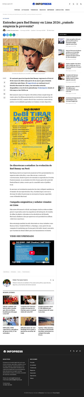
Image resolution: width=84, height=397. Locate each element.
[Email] (4, 97)
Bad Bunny (6, 271)
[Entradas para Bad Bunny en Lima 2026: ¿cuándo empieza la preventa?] (28, 55)
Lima (19, 271)
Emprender (50, 10)
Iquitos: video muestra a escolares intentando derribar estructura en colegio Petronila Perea (45, 331)
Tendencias (34, 10)
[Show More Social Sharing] (17, 35)
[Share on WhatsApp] (10, 35)
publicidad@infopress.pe (15, 379)
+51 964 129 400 (7, 385)
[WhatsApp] (4, 90)
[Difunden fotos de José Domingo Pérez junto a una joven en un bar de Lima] (28, 321)
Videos (67, 10)
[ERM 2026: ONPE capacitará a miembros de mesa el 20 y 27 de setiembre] (11, 321)
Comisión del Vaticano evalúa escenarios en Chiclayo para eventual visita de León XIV (28, 309)
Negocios (43, 10)
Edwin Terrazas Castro (13, 30)
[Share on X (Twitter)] (7, 35)
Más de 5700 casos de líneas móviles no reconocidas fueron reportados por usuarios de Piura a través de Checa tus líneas (73, 54)
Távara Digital (56, 392)
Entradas (13, 271)
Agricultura (60, 10)
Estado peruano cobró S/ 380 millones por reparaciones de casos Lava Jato (45, 309)
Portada (17, 10)
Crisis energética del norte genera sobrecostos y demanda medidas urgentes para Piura (73, 41)
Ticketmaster (43, 88)
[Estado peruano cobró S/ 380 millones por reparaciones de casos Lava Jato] (46, 300)
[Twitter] (4, 86)
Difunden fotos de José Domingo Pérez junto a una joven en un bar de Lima (28, 330)
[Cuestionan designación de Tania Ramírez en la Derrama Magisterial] (61, 100)
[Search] (81, 4)
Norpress (41, 392)
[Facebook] (4, 82)
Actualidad (25, 10)
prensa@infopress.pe (14, 378)
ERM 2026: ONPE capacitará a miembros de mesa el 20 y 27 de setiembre (10, 330)
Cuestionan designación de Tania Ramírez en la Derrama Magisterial (73, 99)
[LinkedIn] (4, 93)
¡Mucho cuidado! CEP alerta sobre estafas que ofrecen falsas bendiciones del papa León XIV (10, 310)
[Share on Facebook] (4, 35)
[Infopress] (42, 3)
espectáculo (32, 83)
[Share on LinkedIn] (13, 35)
